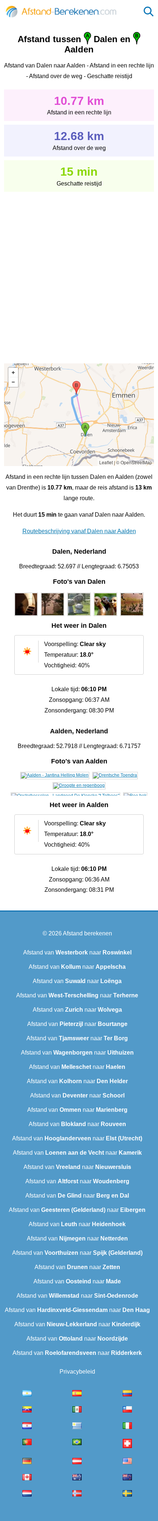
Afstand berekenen (87, 933)
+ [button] (13, 372)
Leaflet (106, 462)
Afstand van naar (77, 952)
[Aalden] (55, 775)
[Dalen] (26, 616)
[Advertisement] (79, 272)
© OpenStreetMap (134, 462)
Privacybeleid (77, 1371)
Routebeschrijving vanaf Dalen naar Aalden (79, 531)
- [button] (13, 382)
